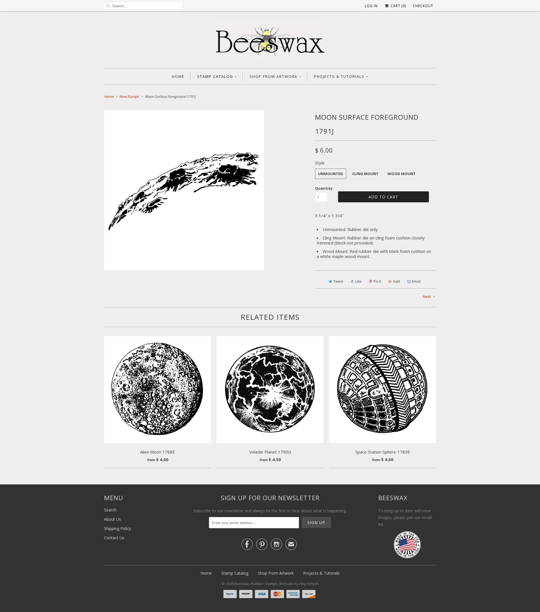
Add (396, 281)
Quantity (323, 188)
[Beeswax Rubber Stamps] (270, 41)
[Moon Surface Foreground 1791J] (184, 190)
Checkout (423, 5)
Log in (371, 5)
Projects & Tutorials (339, 76)
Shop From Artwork (273, 76)
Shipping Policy (117, 528)
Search (110, 510)
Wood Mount (402, 173)
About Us (112, 519)
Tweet (338, 281)
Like (358, 281)
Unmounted (330, 173)
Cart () (398, 5)
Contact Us (114, 537)
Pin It (377, 281)
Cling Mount (365, 173)
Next (427, 296)
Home (178, 76)
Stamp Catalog (215, 76)
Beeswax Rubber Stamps (256, 583)
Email (416, 281)
